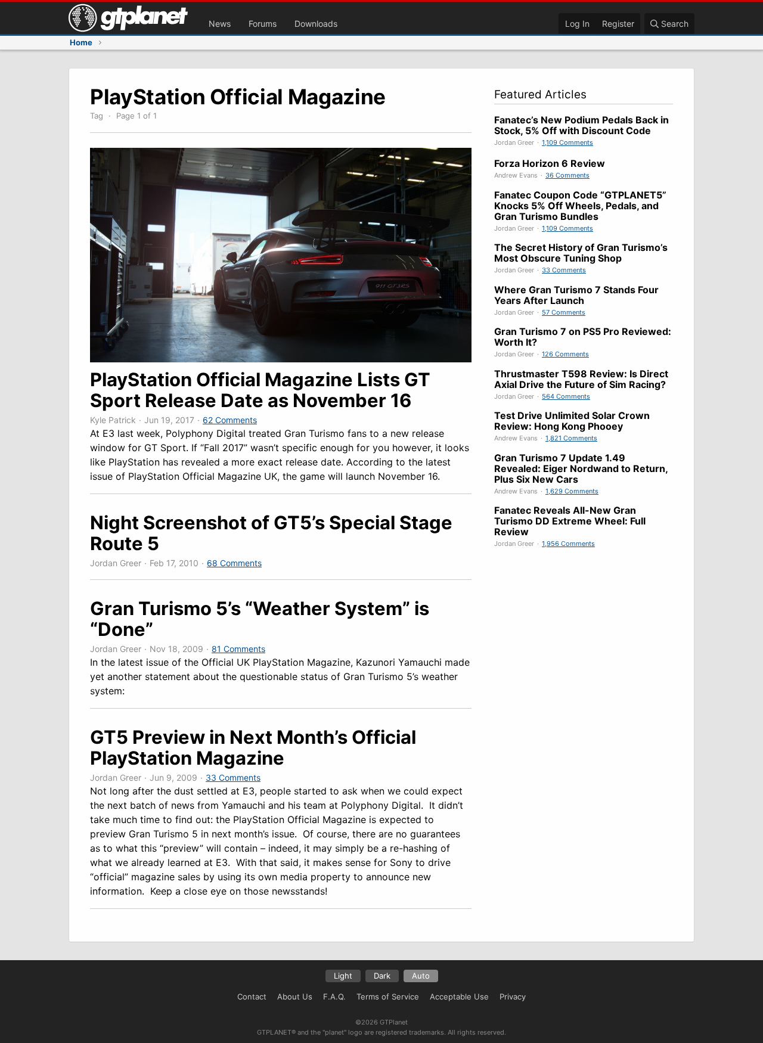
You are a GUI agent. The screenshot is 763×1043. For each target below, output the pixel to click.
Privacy (513, 996)
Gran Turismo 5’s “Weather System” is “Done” (259, 618)
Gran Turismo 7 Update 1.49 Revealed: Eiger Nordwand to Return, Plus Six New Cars (581, 468)
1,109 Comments (567, 142)
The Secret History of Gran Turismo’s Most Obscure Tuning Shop (581, 252)
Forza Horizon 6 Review (549, 163)
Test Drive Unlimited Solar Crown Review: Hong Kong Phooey (572, 420)
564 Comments (566, 396)
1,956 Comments (568, 543)
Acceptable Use (459, 996)
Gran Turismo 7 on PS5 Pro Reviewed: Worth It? (582, 336)
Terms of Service (387, 996)
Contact (251, 996)
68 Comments (234, 563)
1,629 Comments (571, 491)
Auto (421, 975)
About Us (294, 996)
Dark (382, 975)
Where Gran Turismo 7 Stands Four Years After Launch (576, 295)
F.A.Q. (334, 996)
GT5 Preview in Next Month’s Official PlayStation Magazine (253, 747)
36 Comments (567, 175)
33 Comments (233, 777)
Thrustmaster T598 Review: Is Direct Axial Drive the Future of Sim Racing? (581, 379)
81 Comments (238, 649)
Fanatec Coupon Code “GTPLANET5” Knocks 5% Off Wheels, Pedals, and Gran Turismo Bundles (580, 205)
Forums (263, 23)
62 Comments (230, 420)
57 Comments (563, 312)
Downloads (315, 23)
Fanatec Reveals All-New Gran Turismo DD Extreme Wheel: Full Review (570, 521)
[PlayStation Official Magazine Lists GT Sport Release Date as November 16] (281, 359)
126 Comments (565, 354)
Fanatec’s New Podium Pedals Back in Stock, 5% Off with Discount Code (581, 125)
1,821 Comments (571, 438)
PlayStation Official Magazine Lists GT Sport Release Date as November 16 (260, 389)
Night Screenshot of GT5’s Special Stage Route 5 (271, 532)
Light (343, 975)
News (220, 23)
